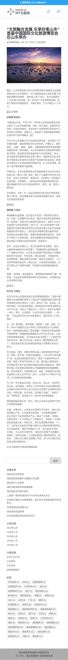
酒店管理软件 (33, 627)
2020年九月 (12, 536)
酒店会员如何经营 (15, 474)
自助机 (22, 618)
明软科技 (14, 42)
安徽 (37, 595)
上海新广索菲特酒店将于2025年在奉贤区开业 (28, 495)
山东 (11, 600)
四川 (28, 591)
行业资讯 (41, 42)
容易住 (49, 595)
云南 (25, 582)
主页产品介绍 (13, 557)
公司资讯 (11, 561)
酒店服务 (38, 623)
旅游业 (26, 605)
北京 (43, 586)
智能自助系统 (47, 609)
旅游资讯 (40, 605)
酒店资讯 (28, 632)
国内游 (12, 595)
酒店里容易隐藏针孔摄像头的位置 (23, 478)
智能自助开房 (29, 609)
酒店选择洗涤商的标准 (17, 491)
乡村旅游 (13, 582)
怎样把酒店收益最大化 (17, 507)
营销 (34, 618)
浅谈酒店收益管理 (15, 511)
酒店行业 (13, 632)
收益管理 (13, 605)
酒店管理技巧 (13, 570)
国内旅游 (42, 591)
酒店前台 (23, 623)
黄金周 (38, 636)
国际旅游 (25, 595)
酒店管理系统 (15, 627)
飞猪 (25, 636)
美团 (11, 618)
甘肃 (42, 614)
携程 (42, 600)
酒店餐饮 (13, 636)
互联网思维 (39, 582)
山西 (21, 600)
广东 (32, 600)
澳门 (32, 614)
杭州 (11, 614)
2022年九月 (12, 528)
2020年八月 (12, 540)
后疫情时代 (15, 591)
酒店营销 (49, 627)
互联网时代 (14, 586)
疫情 (52, 614)
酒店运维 (44, 632)
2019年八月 (12, 545)
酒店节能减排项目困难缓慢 (20, 487)
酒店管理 (53, 623)
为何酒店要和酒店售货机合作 (21, 516)
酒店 (11, 623)
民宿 (21, 614)
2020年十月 (12, 532)
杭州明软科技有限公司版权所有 (34, 652)
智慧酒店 (13, 609)
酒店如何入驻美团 (15, 482)
